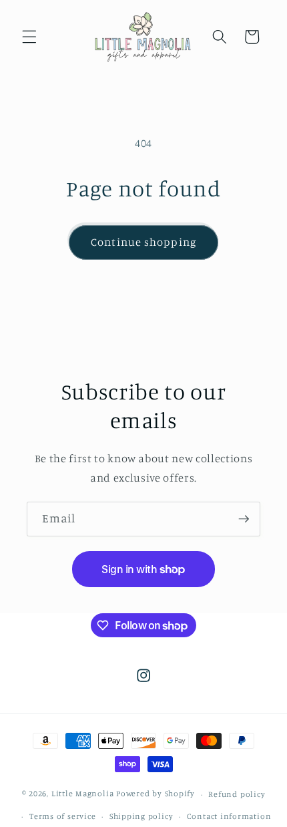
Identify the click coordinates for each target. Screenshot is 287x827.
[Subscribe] (244, 519)
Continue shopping (143, 242)
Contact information (229, 816)
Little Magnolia (83, 794)
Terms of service (62, 816)
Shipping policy (141, 816)
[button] (29, 37)
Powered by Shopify (155, 794)
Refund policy (236, 794)
